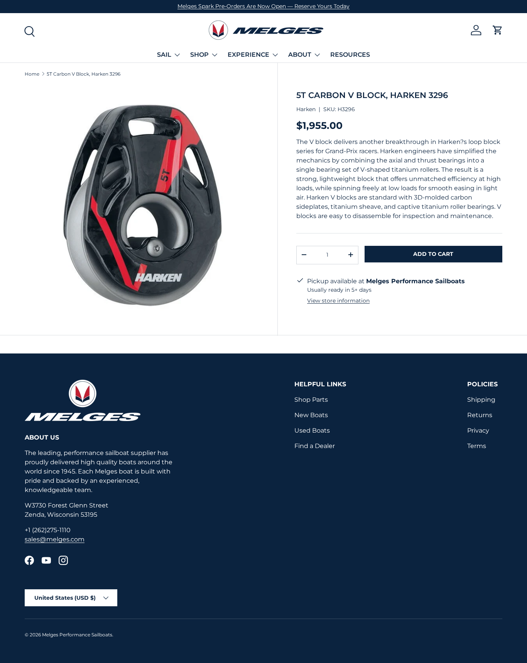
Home (32, 74)
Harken (306, 108)
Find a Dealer (314, 446)
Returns (479, 415)
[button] (497, 30)
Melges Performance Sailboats (77, 635)
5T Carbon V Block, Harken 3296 (83, 74)
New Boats (311, 415)
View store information (338, 300)
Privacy (478, 430)
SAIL (164, 54)
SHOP (199, 54)
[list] (141, 202)
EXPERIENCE (248, 54)
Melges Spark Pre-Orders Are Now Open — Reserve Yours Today (263, 6)
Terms (476, 446)
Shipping (481, 399)
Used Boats (312, 430)
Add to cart (433, 253)
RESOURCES (350, 54)
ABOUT (299, 54)
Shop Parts (311, 399)
